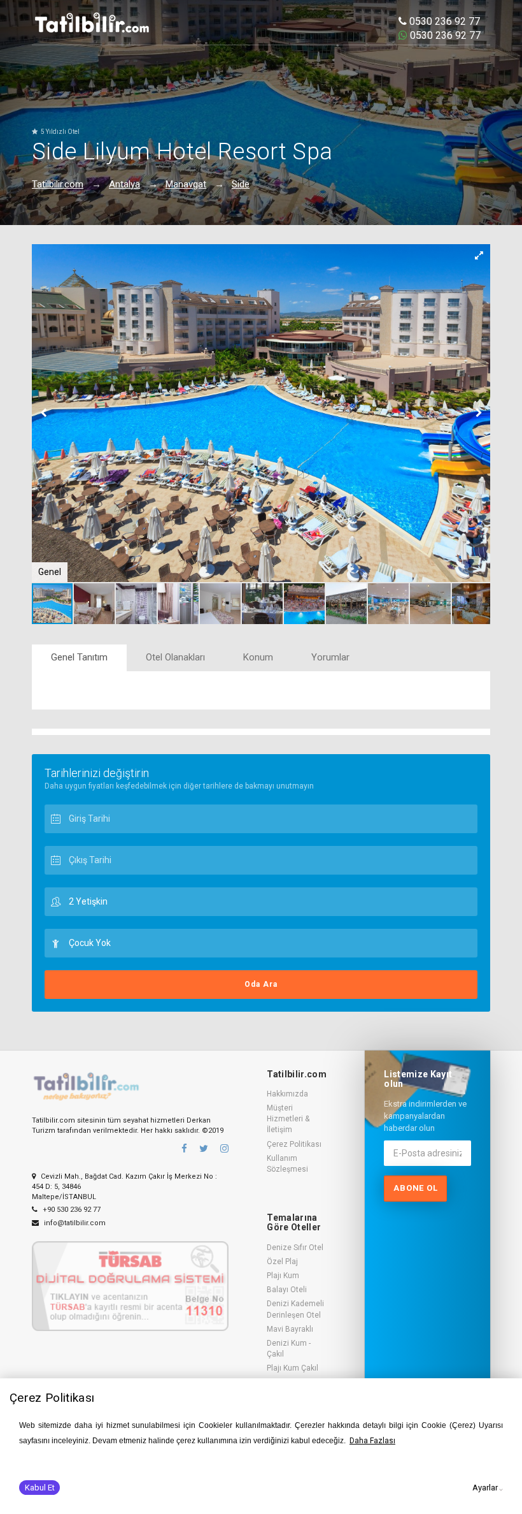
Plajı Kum (283, 1275)
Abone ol (415, 1188)
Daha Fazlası (372, 1440)
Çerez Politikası (294, 1144)
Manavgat (186, 184)
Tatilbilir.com (57, 184)
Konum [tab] (258, 657)
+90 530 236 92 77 (71, 1209)
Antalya (124, 184)
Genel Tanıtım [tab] (79, 657)
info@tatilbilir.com (74, 1223)
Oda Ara (261, 984)
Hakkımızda (287, 1093)
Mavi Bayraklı (290, 1329)
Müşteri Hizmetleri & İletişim (288, 1118)
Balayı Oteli (287, 1289)
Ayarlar (485, 1487)
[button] (479, 255)
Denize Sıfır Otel (295, 1247)
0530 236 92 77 (443, 21)
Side (241, 184)
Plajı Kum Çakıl (292, 1368)
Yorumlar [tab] (330, 657)
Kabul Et (40, 1487)
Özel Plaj (282, 1261)
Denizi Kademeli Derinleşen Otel (295, 1309)
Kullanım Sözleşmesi (287, 1164)
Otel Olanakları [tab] (175, 657)
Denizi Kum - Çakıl (289, 1348)
